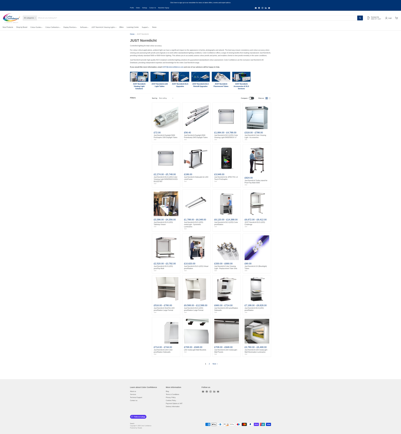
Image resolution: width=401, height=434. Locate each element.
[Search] (360, 18)
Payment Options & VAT (174, 403)
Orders (138, 8)
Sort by (154, 98)
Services (133, 394)
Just (155, 139)
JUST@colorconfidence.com (172, 67)
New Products (8, 27)
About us (133, 391)
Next (214, 364)
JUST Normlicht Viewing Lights (103, 27)
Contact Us (152, 8)
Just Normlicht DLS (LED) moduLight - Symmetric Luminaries (193, 224)
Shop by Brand (21, 27)
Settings (144, 8)
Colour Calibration (52, 27)
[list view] (269, 98)
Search (132, 423)
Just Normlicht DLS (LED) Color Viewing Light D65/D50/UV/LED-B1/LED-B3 (166, 179)
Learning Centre (133, 27)
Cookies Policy (171, 400)
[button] (389, 18)
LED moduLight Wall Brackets (195, 350)
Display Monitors (69, 27)
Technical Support (136, 397)
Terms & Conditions (172, 394)
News (154, 27)
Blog (167, 391)
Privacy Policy (171, 397)
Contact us (133, 400)
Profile (132, 8)
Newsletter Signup (163, 8)
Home (132, 34)
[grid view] (266, 98)
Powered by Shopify (136, 428)
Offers (121, 27)
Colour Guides (35, 27)
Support (145, 27)
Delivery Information (173, 406)
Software (83, 27)
